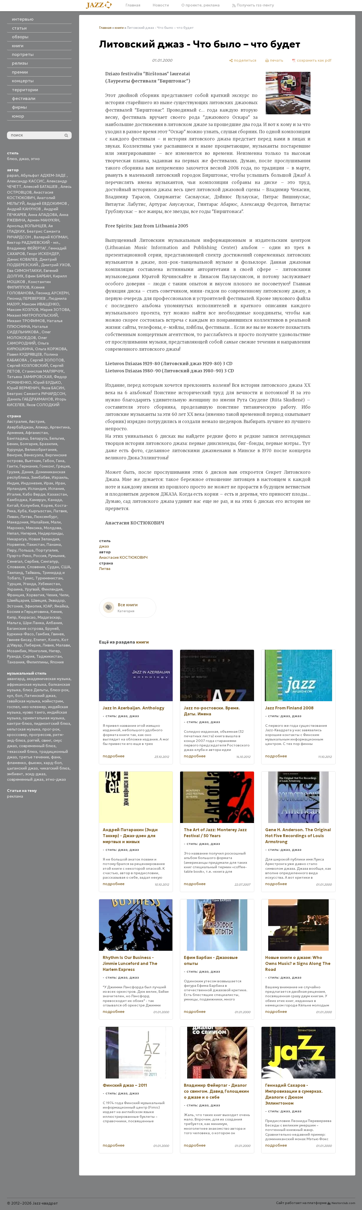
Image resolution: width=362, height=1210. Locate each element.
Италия (14, 494)
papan (13, 175)
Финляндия (51, 589)
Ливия (48, 645)
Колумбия (29, 505)
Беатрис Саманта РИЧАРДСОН (36, 393)
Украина (15, 589)
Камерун (37, 499)
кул (10, 695)
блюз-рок (59, 690)
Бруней (52, 628)
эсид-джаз (35, 774)
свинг (46, 740)
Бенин (12, 443)
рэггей (33, 740)
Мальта (14, 622)
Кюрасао (27, 617)
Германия (29, 466)
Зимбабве (40, 477)
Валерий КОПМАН (50, 237)
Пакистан (36, 544)
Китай (12, 505)
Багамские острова (25, 628)
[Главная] (101, 5)
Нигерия (28, 533)
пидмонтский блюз (52, 723)
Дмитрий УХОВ (55, 264)
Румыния (56, 555)
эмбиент (15, 774)
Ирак (48, 483)
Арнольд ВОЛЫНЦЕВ (26, 225)
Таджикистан (49, 656)
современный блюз (37, 745)
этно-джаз (56, 779)
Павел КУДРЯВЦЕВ (24, 354)
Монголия (37, 650)
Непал (13, 533)
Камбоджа (17, 499)
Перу (11, 550)
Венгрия (14, 455)
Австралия (17, 421)
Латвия (60, 511)
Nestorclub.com (343, 1203)
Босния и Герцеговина (28, 611)
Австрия (36, 421)
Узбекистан (49, 583)
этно (35, 158)
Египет (40, 639)
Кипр (11, 617)
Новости (161, 5)
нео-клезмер (34, 706)
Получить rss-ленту (255, 5)
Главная (133, 5)
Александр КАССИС (26, 181)
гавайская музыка (23, 701)
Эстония (15, 606)
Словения (36, 566)
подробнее (113, 756)
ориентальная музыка (43, 718)
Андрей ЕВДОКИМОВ (47, 203)
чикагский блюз (54, 768)
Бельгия (57, 438)
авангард (16, 678)
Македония (17, 522)
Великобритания (40, 449)
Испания (56, 488)
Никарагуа (17, 539)
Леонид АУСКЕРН (52, 293)
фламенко (16, 762)
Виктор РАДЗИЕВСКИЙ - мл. (33, 242)
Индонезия (31, 483)
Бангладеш (17, 438)
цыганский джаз (22, 768)
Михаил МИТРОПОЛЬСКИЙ (32, 315)
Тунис (27, 578)
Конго (53, 639)
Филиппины (37, 662)
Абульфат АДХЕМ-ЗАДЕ (44, 175)
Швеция (38, 600)
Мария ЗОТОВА (54, 309)
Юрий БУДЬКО (47, 382)
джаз (24, 158)
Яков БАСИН (52, 388)
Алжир (41, 427)
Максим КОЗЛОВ (22, 309)
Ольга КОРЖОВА (50, 348)
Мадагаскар (49, 617)
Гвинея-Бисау (19, 639)
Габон (48, 460)
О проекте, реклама (200, 5)
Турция (14, 583)
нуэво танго (34, 712)
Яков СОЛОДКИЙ (42, 404)
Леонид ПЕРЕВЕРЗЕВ (27, 298)
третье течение (34, 757)
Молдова (52, 527)
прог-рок (50, 729)
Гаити (12, 466)
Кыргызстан (40, 511)
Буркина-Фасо (20, 634)
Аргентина (60, 427)
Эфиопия (33, 606)
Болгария (29, 443)
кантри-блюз (19, 723)
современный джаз (25, 779)
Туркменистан (48, 578)
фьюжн (35, 762)
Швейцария (18, 600)
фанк (55, 757)
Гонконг (47, 466)
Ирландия (16, 488)
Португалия (47, 550)
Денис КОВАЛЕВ (22, 259)
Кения (56, 611)
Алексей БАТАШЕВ (40, 186)
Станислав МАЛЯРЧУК (43, 371)
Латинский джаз (39, 695)
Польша (26, 550)
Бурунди (15, 449)
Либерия (32, 645)
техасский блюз (22, 751)
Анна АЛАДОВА (42, 214)
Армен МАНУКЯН (43, 220)
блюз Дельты (35, 690)
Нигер (54, 650)
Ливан (12, 516)
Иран (60, 483)
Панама (54, 544)
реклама (15, 796)
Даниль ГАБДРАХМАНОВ (30, 399)
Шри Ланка (33, 622)
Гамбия (42, 634)
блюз (12, 158)
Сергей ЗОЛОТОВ (47, 360)
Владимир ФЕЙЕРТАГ (27, 248)
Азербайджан (20, 427)
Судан (53, 566)
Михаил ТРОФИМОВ (26, 320)
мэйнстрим (52, 701)
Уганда (29, 583)
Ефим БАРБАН (38, 276)
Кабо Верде (34, 494)
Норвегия (16, 544)
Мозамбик (16, 650)
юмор (18, 116)
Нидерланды (50, 533)
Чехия (51, 595)
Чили (63, 595)
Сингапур (49, 561)
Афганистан (36, 432)
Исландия (37, 488)
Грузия (13, 472)
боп (18, 695)
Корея (47, 505)
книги (119, 28)
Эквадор (56, 600)
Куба (22, 511)
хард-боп (53, 762)
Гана (60, 460)
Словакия (16, 566)
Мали (56, 522)
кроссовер (17, 734)
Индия (13, 483)
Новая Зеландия (44, 539)
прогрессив (40, 734)
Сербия (31, 561)
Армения (15, 432)
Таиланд (15, 572)
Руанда (14, 656)
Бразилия (48, 443)
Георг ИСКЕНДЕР (43, 253)
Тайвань (32, 572)
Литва (26, 516)
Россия (39, 555)
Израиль (60, 477)
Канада (55, 499)
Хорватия (35, 595)
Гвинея (57, 634)
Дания (27, 472)
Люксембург (45, 516)
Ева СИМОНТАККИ (24, 270)
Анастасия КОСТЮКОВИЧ (123, 557)
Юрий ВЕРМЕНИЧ (23, 388)
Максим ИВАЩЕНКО (40, 304)
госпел (13, 706)
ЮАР (47, 606)
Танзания (15, 662)
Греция (63, 466)
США (65, 566)
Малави (63, 645)
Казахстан (57, 494)
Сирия (28, 656)
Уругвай (32, 589)
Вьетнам (33, 460)
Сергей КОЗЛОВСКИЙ (27, 365)
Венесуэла (33, 455)
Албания (54, 622)
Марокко (15, 527)
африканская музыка (26, 684)
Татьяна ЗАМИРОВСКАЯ (29, 376)
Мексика (34, 527)
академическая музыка (48, 678)
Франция (15, 595)
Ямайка (61, 606)
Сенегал (14, 561)
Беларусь (39, 438)
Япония (57, 662)
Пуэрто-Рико (19, 555)
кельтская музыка (23, 729)
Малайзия (39, 522)
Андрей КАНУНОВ (24, 209)
